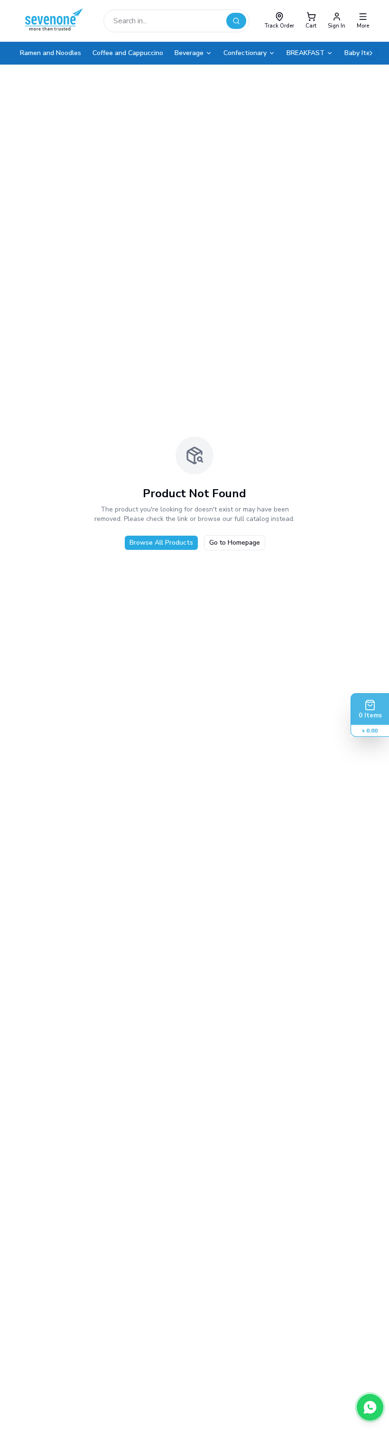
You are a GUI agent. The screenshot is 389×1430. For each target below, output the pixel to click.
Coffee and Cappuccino (128, 52)
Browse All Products (161, 542)
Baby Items (361, 52)
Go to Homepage (234, 542)
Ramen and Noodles (50, 52)
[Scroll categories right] (371, 53)
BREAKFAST (305, 52)
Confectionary (245, 52)
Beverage (189, 52)
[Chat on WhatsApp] (370, 1407)
